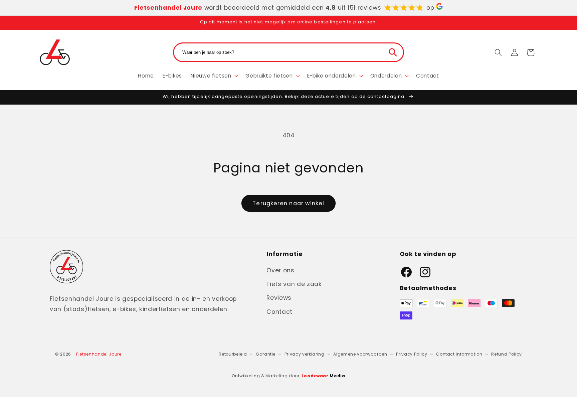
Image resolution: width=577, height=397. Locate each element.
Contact (279, 312)
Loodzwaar (323, 376)
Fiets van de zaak (294, 284)
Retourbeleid (233, 354)
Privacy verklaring (304, 354)
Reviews (279, 298)
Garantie (265, 354)
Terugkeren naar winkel (288, 203)
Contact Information (459, 354)
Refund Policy (506, 354)
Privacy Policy (411, 354)
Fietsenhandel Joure (99, 354)
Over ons (280, 270)
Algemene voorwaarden (360, 354)
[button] (213, 75)
